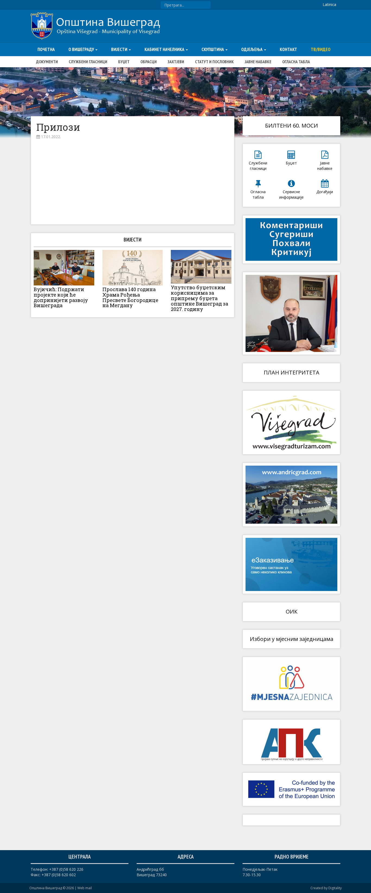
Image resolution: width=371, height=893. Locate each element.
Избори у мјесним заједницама (291, 639)
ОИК (291, 611)
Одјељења (252, 49)
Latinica (329, 4)
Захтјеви (176, 61)
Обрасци (148, 61)
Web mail (84, 888)
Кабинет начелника (164, 49)
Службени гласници (88, 61)
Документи (47, 61)
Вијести (119, 49)
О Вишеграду (81, 49)
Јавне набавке (258, 61)
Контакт (288, 49)
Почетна (46, 49)
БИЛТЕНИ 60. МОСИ (291, 125)
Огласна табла (296, 61)
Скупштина (213, 49)
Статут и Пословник (214, 61)
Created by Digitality (326, 888)
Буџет (124, 61)
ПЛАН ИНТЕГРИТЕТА (291, 372)
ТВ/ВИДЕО (321, 49)
